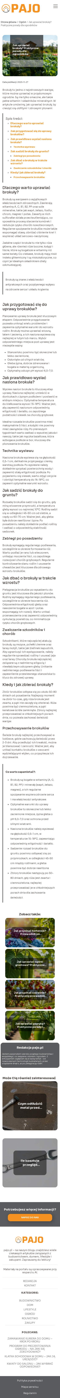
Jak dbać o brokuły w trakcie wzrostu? (28, 162)
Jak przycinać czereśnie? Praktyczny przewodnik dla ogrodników (30, 994)
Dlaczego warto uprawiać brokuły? (27, 125)
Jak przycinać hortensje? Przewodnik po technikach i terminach (30, 932)
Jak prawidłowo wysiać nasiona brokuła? (31, 141)
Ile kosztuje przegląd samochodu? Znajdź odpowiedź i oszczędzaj (30, 1163)
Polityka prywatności (30, 1380)
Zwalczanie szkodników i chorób (32, 168)
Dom (30, 1305)
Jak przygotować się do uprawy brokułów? (30, 133)
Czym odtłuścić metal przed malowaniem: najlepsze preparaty (30, 1106)
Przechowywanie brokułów (29, 177)
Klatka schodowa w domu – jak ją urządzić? (30, 1358)
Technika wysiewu (24, 146)
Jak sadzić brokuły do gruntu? (29, 151)
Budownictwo (30, 1300)
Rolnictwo (30, 1318)
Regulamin (30, 1393)
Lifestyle (30, 1309)
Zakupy (30, 1322)
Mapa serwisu (30, 1386)
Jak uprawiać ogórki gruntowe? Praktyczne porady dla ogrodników (30, 963)
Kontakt (30, 1285)
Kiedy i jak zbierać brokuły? (27, 172)
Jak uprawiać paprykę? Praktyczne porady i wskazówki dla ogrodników (30, 1025)
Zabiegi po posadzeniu (27, 156)
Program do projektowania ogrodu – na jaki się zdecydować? (30, 1348)
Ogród (22, 22)
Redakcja (30, 1281)
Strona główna (9, 22)
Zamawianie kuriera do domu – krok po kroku (30, 1340)
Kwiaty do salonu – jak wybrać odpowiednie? (30, 1365)
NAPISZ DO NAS (30, 1217)
